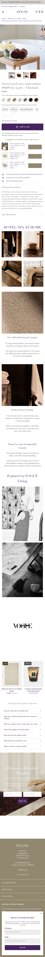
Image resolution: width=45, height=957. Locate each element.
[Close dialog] (41, 913)
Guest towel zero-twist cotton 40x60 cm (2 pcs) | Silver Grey (17, 164)
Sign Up (22, 801)
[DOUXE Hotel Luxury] (22, 12)
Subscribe (22, 947)
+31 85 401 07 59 (22, 875)
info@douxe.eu (22, 870)
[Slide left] (40, 48)
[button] (3, 11)
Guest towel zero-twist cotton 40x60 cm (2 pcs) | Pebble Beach (17, 154)
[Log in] (39, 11)
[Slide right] (3, 676)
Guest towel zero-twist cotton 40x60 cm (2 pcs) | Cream (17, 145)
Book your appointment (9, 6)
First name (8, 928)
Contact (22, 6)
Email (6, 937)
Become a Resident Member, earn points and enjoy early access (22, 2)
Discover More (18, 135)
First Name (7, 790)
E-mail (25, 790)
